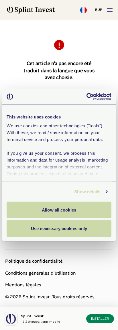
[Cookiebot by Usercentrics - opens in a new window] (86, 96)
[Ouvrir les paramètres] (83, 10)
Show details (87, 191)
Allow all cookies (59, 209)
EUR (98, 9)
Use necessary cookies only (59, 228)
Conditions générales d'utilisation (40, 273)
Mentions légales (23, 285)
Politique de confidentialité (34, 261)
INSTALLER (100, 319)
